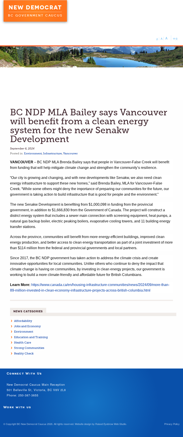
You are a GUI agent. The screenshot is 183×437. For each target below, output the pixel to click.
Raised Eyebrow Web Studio (110, 424)
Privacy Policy (172, 424)
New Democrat (35, 7)
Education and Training (31, 337)
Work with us (17, 407)
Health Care (22, 342)
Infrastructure (52, 153)
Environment (33, 153)
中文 (175, 38)
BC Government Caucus (35, 15)
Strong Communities (29, 348)
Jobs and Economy (27, 326)
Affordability (23, 321)
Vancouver (70, 153)
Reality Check (24, 353)
